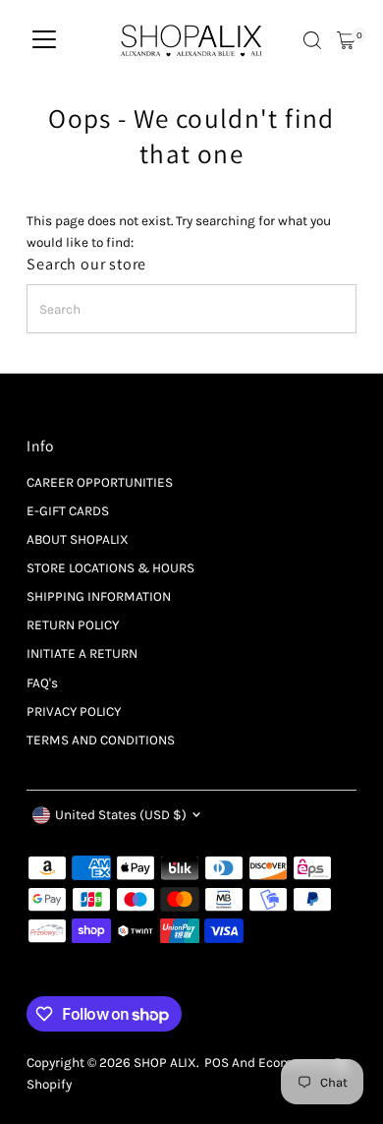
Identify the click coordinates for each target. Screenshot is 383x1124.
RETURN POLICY (73, 625)
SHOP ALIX (165, 1062)
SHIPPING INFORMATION (99, 596)
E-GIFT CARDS (68, 510)
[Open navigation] (44, 40)
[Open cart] (346, 40)
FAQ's (42, 683)
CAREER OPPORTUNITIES (100, 482)
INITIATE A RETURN (82, 653)
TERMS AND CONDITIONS (101, 740)
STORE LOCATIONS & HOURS (110, 568)
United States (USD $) (121, 814)
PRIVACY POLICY (74, 711)
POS (216, 1062)
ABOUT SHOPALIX (78, 539)
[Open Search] (312, 40)
